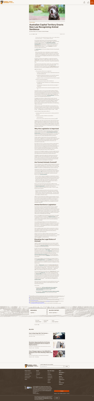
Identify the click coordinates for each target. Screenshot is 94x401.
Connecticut (50, 250)
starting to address (38, 279)
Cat (36, 324)
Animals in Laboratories (28, 372)
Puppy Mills (38, 374)
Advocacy (49, 372)
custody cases (42, 272)
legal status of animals (44, 245)
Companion (38, 321)
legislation (48, 255)
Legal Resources (61, 379)
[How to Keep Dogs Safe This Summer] (59, 336)
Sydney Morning (40, 185)
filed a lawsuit (41, 264)
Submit (67, 366)
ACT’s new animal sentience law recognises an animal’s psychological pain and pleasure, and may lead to (46, 288)
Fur (36, 376)
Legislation (49, 379)
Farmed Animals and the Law (34, 300)
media (38, 49)
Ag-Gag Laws (38, 372)
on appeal (49, 259)
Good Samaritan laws (50, 95)
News (34, 336)
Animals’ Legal (53, 312)
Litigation (49, 380)
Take (61, 372)
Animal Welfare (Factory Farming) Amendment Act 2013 (38, 303)
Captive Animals (27, 374)
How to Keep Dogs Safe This (38, 333)
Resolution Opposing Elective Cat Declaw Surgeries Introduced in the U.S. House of (39, 343)
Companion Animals (28, 376)
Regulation (49, 382)
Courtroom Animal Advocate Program (41, 254)
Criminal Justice (50, 376)
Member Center (61, 382)
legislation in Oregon (51, 216)
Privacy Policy (47, 390)
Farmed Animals (27, 377)
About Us (60, 376)
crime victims (47, 249)
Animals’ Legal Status (39, 377)
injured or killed (39, 273)
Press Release (37, 347)
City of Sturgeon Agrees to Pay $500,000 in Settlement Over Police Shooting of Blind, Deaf (40, 352)
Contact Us (61, 384)
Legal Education (50, 377)
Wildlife (26, 379)
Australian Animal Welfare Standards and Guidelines (37, 302)
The (43, 174)
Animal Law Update (32, 22)
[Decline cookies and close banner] (93, 396)
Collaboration (49, 374)
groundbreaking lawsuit (40, 259)
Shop (60, 381)
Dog (38, 324)
